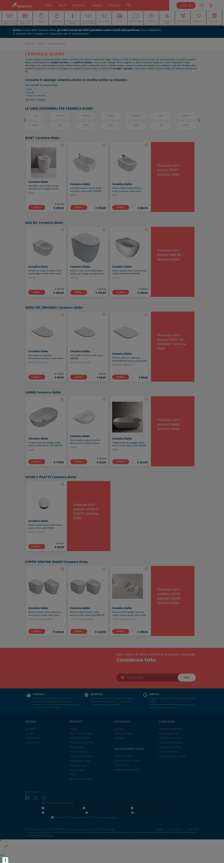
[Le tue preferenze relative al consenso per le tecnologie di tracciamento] (5, 860)
